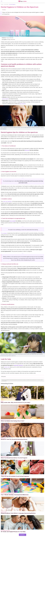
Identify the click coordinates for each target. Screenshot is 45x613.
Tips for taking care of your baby (7, 493)
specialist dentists (18, 365)
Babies (2, 401)
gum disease (23, 103)
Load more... (22, 534)
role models (12, 221)
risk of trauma (5, 98)
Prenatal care (4, 475)
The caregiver (4, 233)
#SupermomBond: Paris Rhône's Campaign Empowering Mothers (18, 513)
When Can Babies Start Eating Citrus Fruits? (12, 421)
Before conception (5, 456)
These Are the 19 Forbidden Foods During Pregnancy (15, 476)
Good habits (6, 4)
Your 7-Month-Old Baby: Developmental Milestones (15, 494)
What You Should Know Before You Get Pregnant (14, 457)
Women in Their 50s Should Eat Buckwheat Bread (14, 439)
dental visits (7, 367)
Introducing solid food (5, 419)
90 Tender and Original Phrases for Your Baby (13, 531)
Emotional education (5, 530)
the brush (27, 150)
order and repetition (7, 201)
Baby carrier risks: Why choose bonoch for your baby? (15, 402)
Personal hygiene (12, 4)
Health (2, 4)
